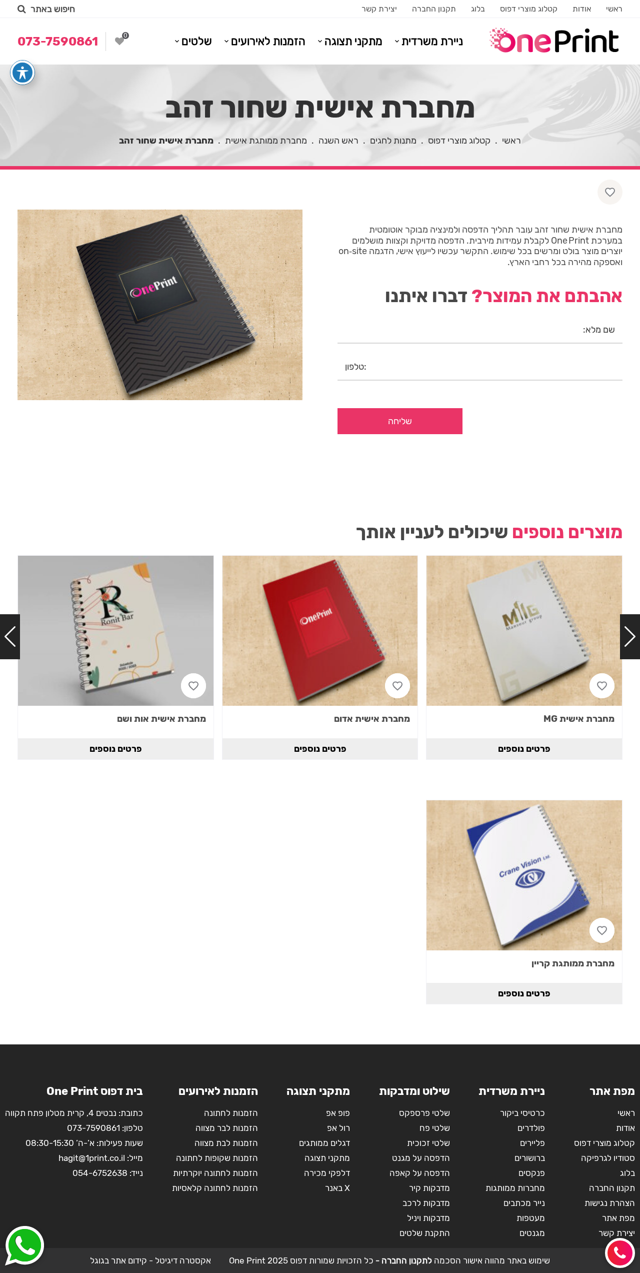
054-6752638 (100, 1173)
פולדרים (531, 1128)
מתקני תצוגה (353, 41)
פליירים (532, 1143)
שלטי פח (435, 1128)
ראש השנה (338, 140)
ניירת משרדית (432, 41)
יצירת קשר (379, 9)
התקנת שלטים (425, 1233)
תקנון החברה (434, 9)
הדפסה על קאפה (420, 1173)
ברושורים (529, 1158)
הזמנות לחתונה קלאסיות (215, 1188)
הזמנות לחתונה (231, 1113)
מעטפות (530, 1218)
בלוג (478, 9)
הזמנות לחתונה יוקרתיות (215, 1173)
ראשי (614, 9)
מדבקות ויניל (428, 1218)
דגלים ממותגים (324, 1143)
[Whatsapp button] (24, 1247)
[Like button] (610, 192)
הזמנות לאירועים (268, 41)
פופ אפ (338, 1113)
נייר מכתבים (524, 1203)
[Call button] (620, 1253)
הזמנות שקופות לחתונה (217, 1158)
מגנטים (532, 1233)
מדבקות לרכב (426, 1203)
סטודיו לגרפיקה (608, 1158)
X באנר (337, 1188)
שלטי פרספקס (424, 1113)
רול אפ (338, 1128)
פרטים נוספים (524, 748)
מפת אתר (618, 1218)
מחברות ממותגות (515, 1188)
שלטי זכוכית (428, 1143)
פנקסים (531, 1173)
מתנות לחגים (393, 140)
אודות (581, 9)
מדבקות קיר (429, 1188)
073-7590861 (93, 1128)
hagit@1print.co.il (91, 1158)
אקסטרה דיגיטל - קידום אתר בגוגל (150, 1260)
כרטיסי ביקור (522, 1113)
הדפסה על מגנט (421, 1158)
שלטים (197, 41)
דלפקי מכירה (327, 1173)
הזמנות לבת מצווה (226, 1143)
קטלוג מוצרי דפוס (529, 9)
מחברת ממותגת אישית (266, 140)
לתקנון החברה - (403, 1260)
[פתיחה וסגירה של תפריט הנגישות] (22, 73)
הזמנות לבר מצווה (227, 1128)
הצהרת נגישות (609, 1203)
